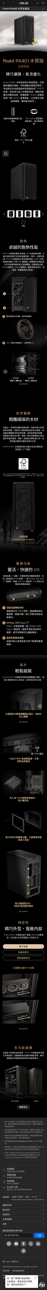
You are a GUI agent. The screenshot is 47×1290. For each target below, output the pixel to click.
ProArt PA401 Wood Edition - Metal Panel (28, 1200)
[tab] (23, 946)
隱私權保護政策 (18, 1271)
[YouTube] (16, 1243)
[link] (23, 3)
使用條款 (6, 1271)
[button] (4, 3)
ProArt (34, 1197)
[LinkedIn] (38, 1243)
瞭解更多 (23, 1107)
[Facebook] (23, 1243)
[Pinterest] (23, 1251)
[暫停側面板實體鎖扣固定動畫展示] (41, 706)
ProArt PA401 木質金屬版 (16, 8)
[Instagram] (8, 1243)
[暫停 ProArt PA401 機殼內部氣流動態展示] (6, 372)
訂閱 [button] (39, 1235)
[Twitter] (30, 1243)
